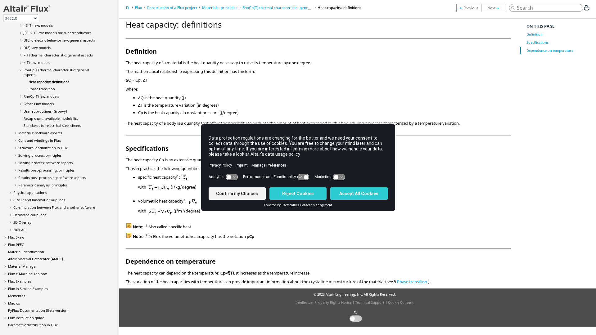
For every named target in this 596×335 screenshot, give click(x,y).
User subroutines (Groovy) (45, 111)
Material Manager (22, 266)
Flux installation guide (26, 317)
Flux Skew (16, 237)
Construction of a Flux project (172, 7)
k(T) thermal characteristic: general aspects (58, 55)
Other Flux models (39, 103)
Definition (534, 34)
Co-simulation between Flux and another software (54, 207)
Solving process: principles (39, 155)
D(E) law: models (37, 47)
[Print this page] (586, 10)
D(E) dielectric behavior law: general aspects (59, 40)
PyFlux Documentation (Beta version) (38, 310)
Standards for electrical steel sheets (52, 125)
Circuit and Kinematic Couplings (39, 200)
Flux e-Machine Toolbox (27, 273)
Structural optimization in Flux (43, 147)
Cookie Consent (400, 302)
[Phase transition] (495, 8)
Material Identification (26, 251)
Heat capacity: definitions (49, 81)
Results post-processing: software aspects (52, 177)
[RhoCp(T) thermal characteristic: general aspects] (468, 8)
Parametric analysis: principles (42, 185)
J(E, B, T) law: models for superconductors (57, 32)
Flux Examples (19, 281)
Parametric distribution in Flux (33, 325)
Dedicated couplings (29, 214)
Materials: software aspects (40, 133)
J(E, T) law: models (38, 25)
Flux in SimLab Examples (28, 288)
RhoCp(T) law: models (41, 96)
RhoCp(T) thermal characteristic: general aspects (284, 7)
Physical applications (30, 192)
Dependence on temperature (549, 50)
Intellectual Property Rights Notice (323, 302)
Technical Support (369, 302)
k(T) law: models (37, 62)
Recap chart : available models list (51, 118)
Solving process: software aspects (45, 162)
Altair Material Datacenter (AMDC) (35, 259)
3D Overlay (22, 222)
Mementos (16, 295)
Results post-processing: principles (46, 170)
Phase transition (42, 89)
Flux (138, 7)
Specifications (537, 42)
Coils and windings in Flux (39, 140)
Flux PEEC (16, 244)
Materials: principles (219, 7)
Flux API (20, 229)
